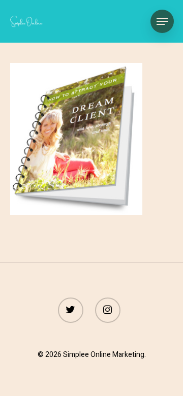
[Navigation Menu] (162, 21)
